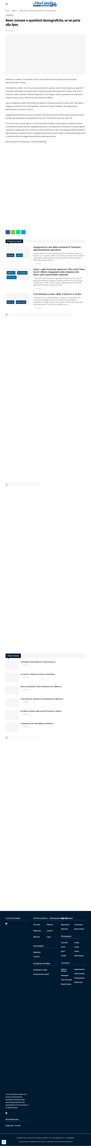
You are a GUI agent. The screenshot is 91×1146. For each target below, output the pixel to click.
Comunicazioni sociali (41, 974)
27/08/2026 (38, 264)
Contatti (50, 931)
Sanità (19, 255)
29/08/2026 (25, 702)
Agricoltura (65, 925)
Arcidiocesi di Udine (40, 970)
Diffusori (50, 925)
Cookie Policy (50, 1141)
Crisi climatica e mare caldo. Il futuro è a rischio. (57, 294)
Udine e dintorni (64, 970)
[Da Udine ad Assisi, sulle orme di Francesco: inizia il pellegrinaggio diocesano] (12, 715)
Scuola (76, 943)
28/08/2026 (25, 714)
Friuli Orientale (66, 980)
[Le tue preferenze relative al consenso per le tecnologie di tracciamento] (4, 1142)
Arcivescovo (78, 925)
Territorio (21, 302)
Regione (10, 15)
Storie (63, 947)
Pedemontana (79, 978)
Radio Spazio (79, 956)
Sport (63, 951)
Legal (49, 937)
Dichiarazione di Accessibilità (27, 1141)
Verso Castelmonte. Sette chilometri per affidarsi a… (42, 686)
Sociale (63, 956)
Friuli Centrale (79, 974)
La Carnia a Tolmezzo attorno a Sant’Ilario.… (38, 674)
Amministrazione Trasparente (63, 1141)
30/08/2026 (25, 665)
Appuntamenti (79, 969)
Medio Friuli (78, 982)
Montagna (12, 277)
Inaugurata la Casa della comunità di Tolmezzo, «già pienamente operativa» (57, 248)
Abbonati (36, 937)
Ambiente (11, 273)
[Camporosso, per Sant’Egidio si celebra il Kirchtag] (12, 727)
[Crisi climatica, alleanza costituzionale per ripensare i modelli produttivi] (12, 702)
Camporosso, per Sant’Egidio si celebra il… (37, 723)
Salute (76, 951)
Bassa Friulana (66, 984)
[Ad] (45, 186)
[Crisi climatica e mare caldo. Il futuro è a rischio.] (18, 299)
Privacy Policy (41, 1141)
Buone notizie (79, 929)
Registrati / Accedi (13, 1126)
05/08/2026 (38, 308)
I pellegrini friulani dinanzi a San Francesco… (38, 662)
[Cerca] (83, 4)
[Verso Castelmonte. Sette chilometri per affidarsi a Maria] (12, 690)
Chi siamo (36, 925)
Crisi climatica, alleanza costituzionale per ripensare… (42, 699)
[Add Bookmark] (84, 30)
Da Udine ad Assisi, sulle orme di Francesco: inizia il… (41, 711)
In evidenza (22, 273)
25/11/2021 (9, 30)
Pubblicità (37, 952)
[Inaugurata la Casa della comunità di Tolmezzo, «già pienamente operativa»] (18, 252)
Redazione (37, 931)
